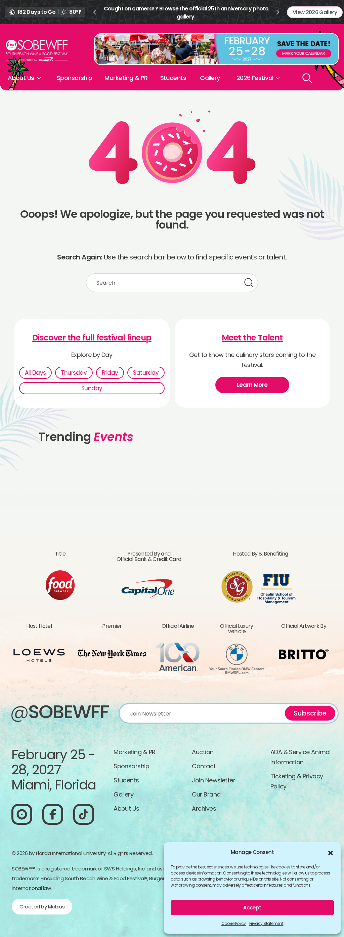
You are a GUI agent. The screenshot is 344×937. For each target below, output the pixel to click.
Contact (203, 766)
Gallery (210, 78)
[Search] (307, 78)
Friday (110, 373)
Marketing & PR (125, 78)
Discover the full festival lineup (92, 337)
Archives (204, 808)
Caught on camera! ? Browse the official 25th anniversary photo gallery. (186, 13)
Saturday (146, 373)
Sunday (91, 388)
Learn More (252, 385)
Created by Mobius (41, 906)
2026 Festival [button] (254, 78)
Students (173, 78)
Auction (202, 752)
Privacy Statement (266, 923)
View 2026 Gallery (315, 12)
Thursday (74, 373)
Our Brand (206, 794)
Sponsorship (74, 78)
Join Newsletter (213, 780)
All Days (35, 373)
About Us (126, 808)
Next (278, 12)
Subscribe (310, 713)
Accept (252, 907)
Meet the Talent (252, 337)
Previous (94, 12)
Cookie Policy (233, 923)
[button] (330, 852)
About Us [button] (21, 78)
